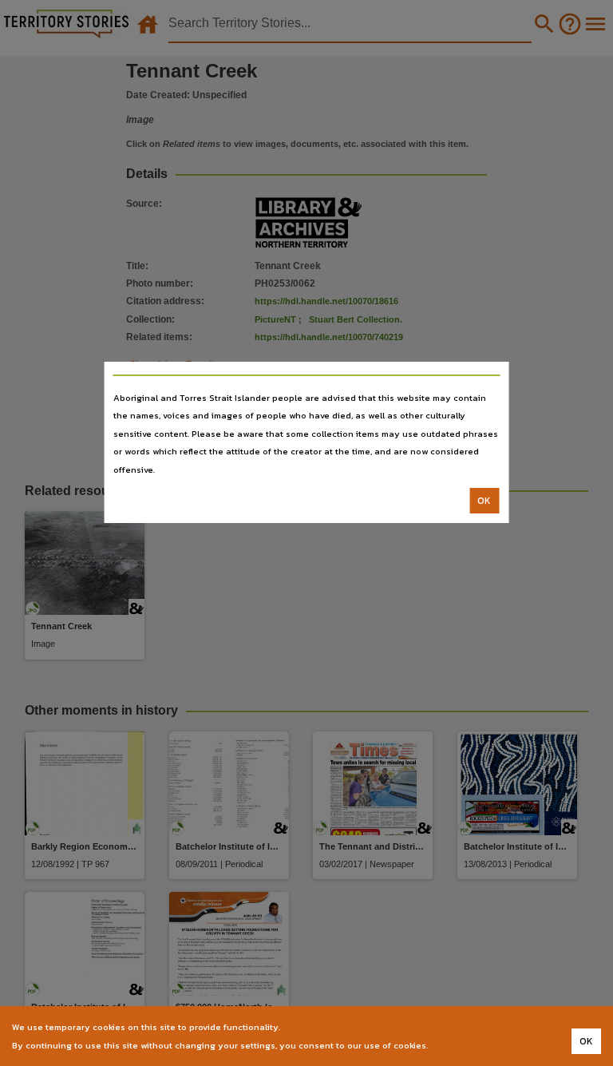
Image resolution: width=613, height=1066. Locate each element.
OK (484, 500)
